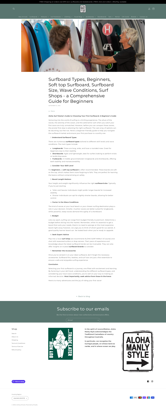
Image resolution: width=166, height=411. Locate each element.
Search (14, 333)
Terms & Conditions (18, 343)
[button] (14, 9)
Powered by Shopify (32, 404)
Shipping (15, 340)
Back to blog (84, 296)
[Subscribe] (98, 320)
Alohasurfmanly (21, 404)
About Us (15, 337)
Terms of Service (17, 346)
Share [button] (53, 111)
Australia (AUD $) (19, 398)
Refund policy (16, 350)
